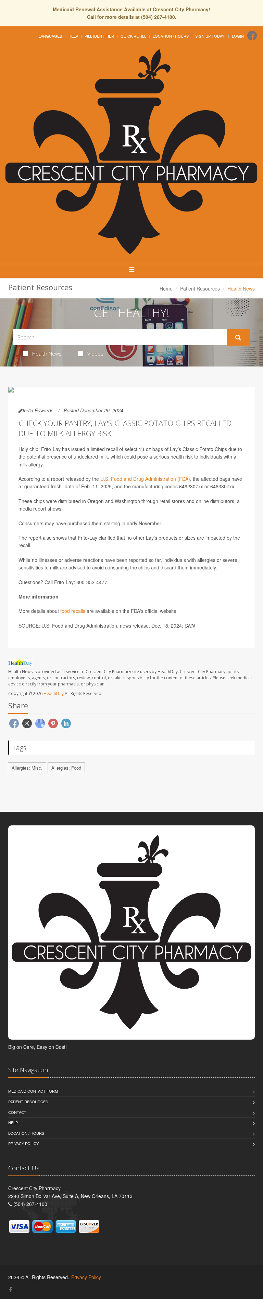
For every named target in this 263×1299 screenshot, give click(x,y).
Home (166, 288)
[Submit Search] (238, 337)
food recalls (72, 610)
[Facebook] (252, 35)
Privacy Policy (23, 1143)
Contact (17, 1112)
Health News (47, 353)
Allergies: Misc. (27, 767)
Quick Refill (133, 36)
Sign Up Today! (210, 36)
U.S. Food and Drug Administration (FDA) (145, 478)
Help (73, 36)
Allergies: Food (66, 767)
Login (238, 36)
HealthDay (53, 693)
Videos (95, 353)
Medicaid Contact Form (33, 1091)
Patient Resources (200, 288)
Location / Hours (171, 36)
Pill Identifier (99, 36)
